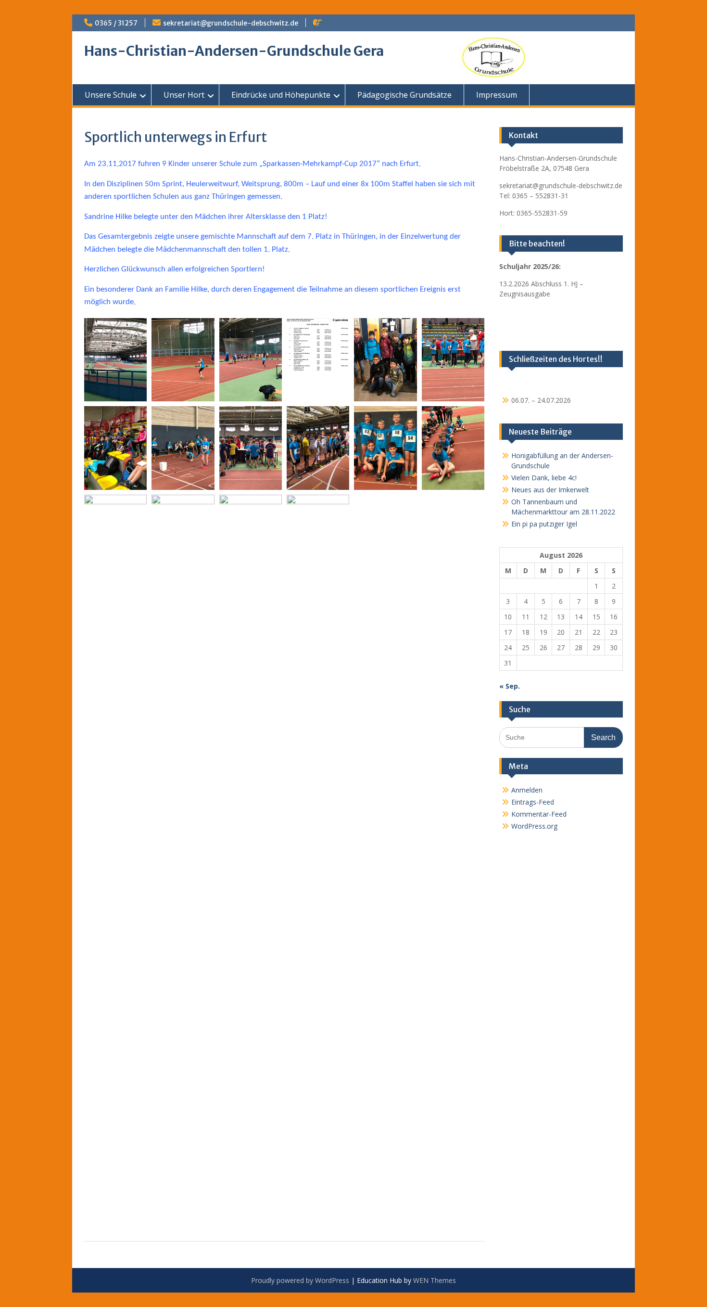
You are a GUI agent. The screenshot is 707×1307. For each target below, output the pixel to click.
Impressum (496, 95)
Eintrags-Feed (532, 802)
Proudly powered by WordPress (300, 1280)
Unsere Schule (111, 95)
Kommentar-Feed (539, 814)
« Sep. (509, 686)
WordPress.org (534, 826)
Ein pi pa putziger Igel (544, 523)
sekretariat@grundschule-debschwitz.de (230, 23)
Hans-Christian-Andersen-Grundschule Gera (234, 51)
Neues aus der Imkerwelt (550, 489)
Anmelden (527, 789)
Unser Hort (184, 95)
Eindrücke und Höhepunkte (280, 95)
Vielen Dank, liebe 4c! (544, 477)
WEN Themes (434, 1280)
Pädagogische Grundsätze (404, 95)
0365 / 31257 (116, 23)
